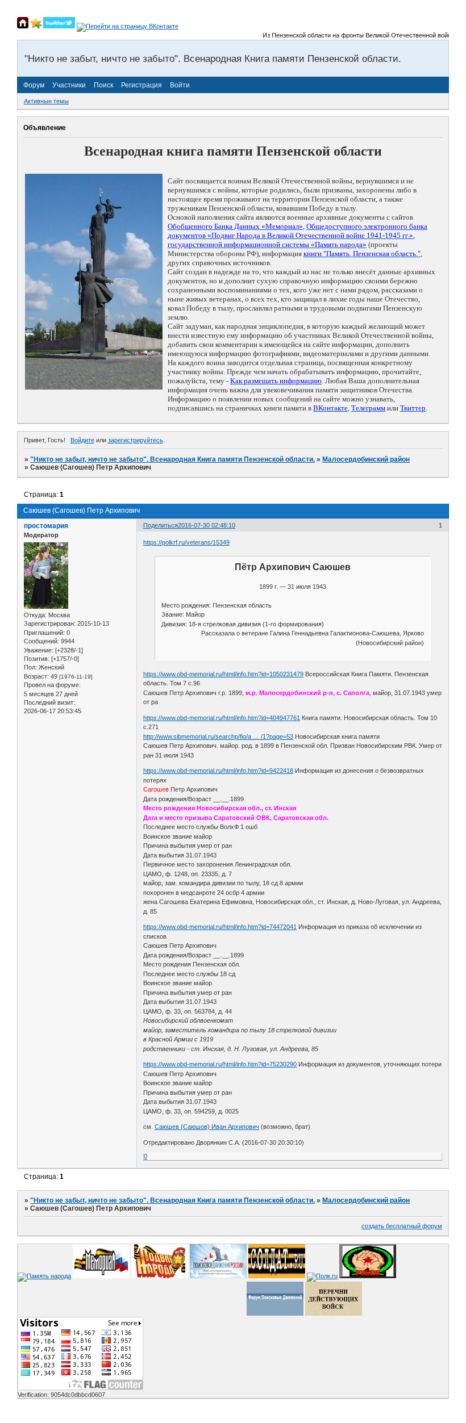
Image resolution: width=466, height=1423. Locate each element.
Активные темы (46, 101)
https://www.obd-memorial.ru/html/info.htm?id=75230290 (220, 1064)
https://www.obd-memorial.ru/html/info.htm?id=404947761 (221, 717)
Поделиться (160, 525)
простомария (46, 526)
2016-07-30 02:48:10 (206, 525)
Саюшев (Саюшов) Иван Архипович (207, 1126)
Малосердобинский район (366, 459)
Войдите (82, 440)
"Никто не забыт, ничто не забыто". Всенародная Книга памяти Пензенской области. (172, 459)
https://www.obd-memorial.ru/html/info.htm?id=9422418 (218, 770)
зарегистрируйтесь (135, 440)
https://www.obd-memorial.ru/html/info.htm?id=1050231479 (223, 674)
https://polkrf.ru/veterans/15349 (186, 542)
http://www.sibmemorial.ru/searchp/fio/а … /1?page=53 (218, 736)
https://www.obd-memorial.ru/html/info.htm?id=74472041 (220, 926)
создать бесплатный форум (401, 1226)
